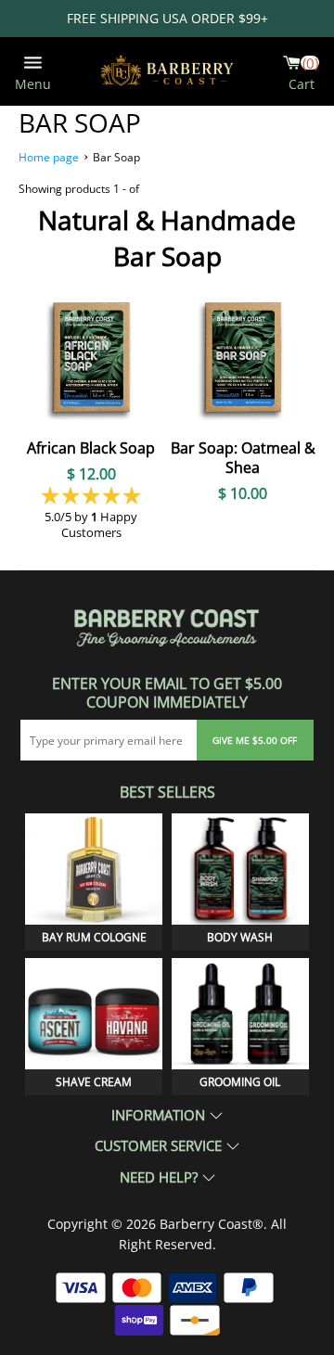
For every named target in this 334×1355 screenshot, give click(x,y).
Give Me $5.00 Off (254, 740)
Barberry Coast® (211, 1224)
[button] (91, 495)
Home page (49, 157)
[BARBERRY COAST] (167, 71)
